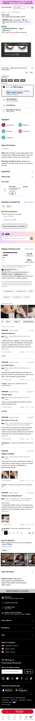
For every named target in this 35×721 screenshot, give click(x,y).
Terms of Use (13, 700)
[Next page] (33, 533)
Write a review (29, 249)
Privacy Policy (5, 700)
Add (12, 193)
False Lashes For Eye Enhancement (13, 581)
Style (3, 23)
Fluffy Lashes (17, 578)
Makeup (4, 12)
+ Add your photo (7, 546)
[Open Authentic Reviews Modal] (19, 270)
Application (21, 22)
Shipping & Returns (12, 94)
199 (29, 533)
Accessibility (22, 700)
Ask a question (17, 20)
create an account (18, 91)
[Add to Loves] (32, 68)
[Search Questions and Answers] (3, 206)
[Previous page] (2, 533)
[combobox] (19, 7)
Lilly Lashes (6, 15)
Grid (27, 72)
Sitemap (29, 700)
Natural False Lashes (8, 583)
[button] (24, 28)
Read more (5, 349)
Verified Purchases (28, 321)
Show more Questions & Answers (14, 226)
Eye (9, 12)
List (31, 72)
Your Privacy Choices (7, 702)
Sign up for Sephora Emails (11, 667)
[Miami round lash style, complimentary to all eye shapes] (10, 80)
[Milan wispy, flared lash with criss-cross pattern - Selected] (4, 80)
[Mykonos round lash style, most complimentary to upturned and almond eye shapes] (16, 80)
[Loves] (28, 7)
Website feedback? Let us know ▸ (17, 591)
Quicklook (5, 190)
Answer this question (10, 220)
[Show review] (7, 311)
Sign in (8, 91)
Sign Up (28, 672)
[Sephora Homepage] (6, 7)
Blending (27, 22)
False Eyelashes (16, 12)
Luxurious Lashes (20, 583)
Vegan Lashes (6, 585)
